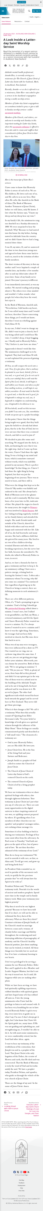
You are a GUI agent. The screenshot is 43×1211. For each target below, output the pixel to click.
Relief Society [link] (28, 510)
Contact (27, 21)
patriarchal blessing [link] (16, 608)
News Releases (6, 21)
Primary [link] (33, 507)
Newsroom (5, 17)
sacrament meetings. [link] (13, 113)
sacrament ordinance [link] (21, 127)
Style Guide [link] (28, 1127)
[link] (5, 1092)
